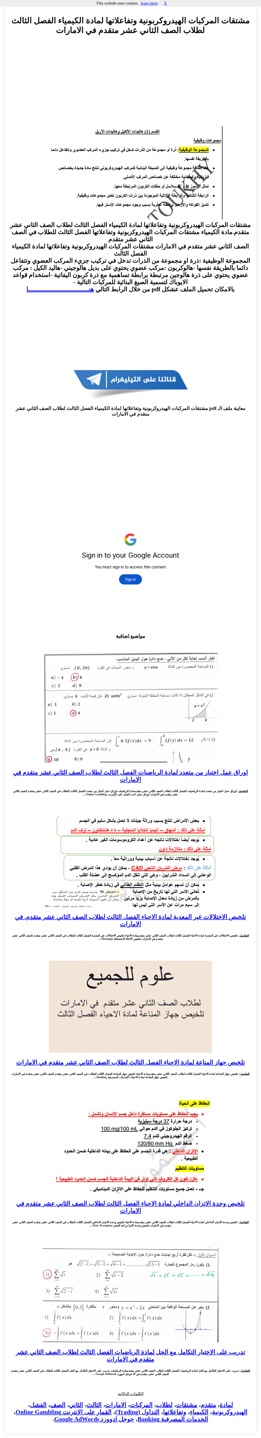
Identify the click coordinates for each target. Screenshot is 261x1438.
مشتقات (186, 1405)
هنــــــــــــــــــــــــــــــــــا (60, 289)
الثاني (76, 1405)
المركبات (141, 1405)
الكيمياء (199, 1412)
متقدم (208, 1405)
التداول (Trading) (137, 1412)
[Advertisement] (130, 85)
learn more (149, 3)
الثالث (94, 1405)
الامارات (115, 1405)
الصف (58, 1405)
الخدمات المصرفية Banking (173, 1419)
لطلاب (164, 1405)
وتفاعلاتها (174, 1412)
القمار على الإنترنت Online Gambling (64, 1412)
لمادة (226, 1405)
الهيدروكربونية (229, 1412)
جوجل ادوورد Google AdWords (94, 1419)
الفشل (38, 1405)
